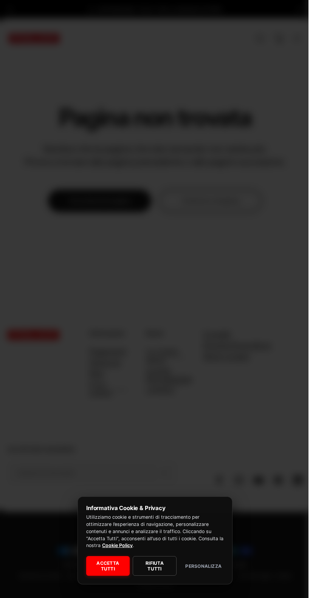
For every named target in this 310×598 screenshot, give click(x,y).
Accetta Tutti (107, 566)
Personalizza (203, 566)
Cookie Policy (117, 545)
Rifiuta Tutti (155, 566)
